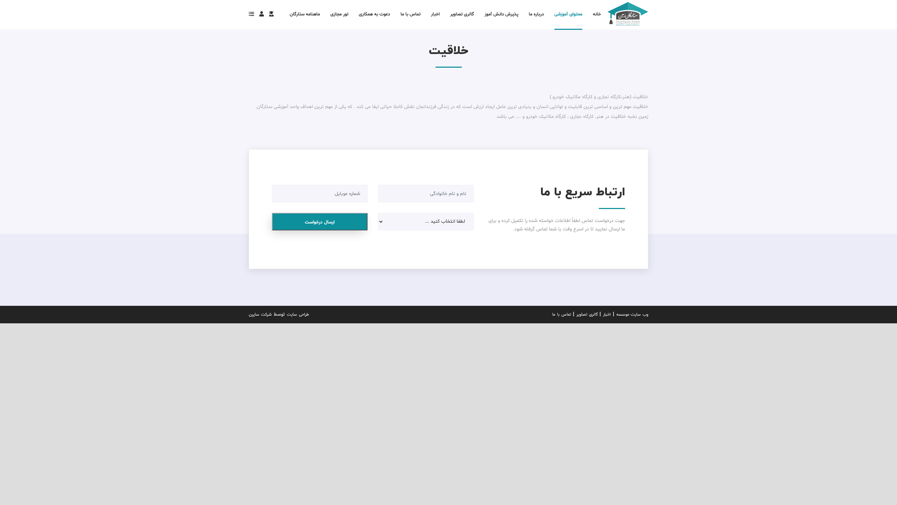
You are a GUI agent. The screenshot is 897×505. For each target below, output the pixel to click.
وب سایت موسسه (632, 314)
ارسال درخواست (319, 222)
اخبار (607, 314)
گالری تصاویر (587, 314)
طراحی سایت (298, 314)
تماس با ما (561, 314)
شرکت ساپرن (260, 314)
